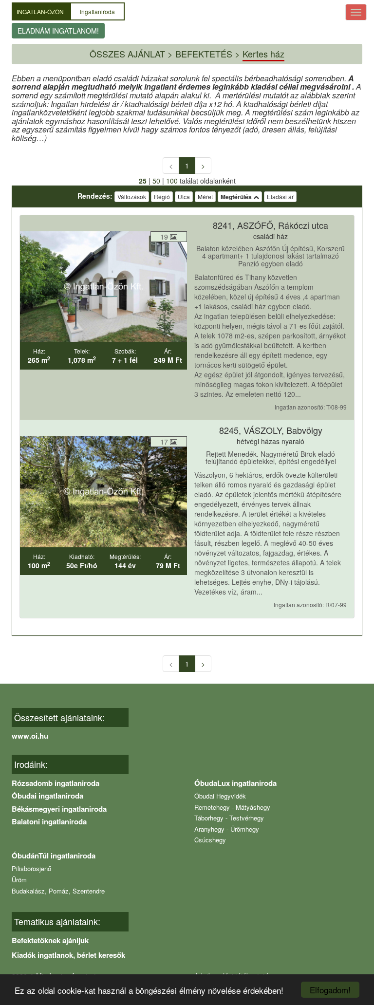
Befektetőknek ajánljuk (50, 940)
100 (172, 181)
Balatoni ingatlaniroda (49, 821)
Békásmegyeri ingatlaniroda (59, 808)
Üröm (19, 879)
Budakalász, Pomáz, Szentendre (58, 890)
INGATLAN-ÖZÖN (41, 11)
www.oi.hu (30, 735)
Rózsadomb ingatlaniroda (55, 783)
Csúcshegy (210, 839)
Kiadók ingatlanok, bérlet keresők (68, 954)
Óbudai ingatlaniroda (47, 795)
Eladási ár (280, 196)
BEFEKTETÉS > (207, 53)
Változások (131, 196)
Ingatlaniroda (97, 11)
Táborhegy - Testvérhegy (229, 817)
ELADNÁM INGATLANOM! (58, 31)
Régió (162, 196)
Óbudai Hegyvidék (220, 795)
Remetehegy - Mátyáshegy (232, 807)
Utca (184, 196)
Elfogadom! (330, 990)
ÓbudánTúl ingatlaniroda (53, 855)
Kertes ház (263, 53)
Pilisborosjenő (31, 868)
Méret (205, 196)
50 (156, 181)
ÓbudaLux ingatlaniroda (235, 783)
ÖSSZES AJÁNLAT (127, 53)
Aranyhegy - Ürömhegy (226, 829)
